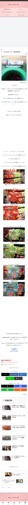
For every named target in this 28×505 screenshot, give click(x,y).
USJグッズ (9, 360)
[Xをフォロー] (7, 386)
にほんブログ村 (14, 351)
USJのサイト (11, 98)
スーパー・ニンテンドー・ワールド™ (10, 362)
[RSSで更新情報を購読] (20, 389)
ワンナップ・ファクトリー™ (8, 364)
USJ (3, 360)
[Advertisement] (14, 32)
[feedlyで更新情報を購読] (7, 389)
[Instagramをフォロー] (20, 386)
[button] (18, 378)
